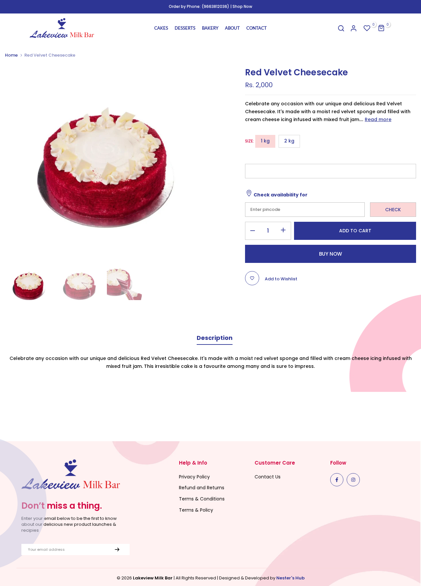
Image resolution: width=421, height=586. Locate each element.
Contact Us (268, 476)
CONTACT (256, 28)
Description (215, 338)
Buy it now (330, 254)
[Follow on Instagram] (353, 479)
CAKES (161, 28)
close (7, 6)
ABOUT (232, 28)
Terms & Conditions (202, 499)
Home (11, 55)
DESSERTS (185, 28)
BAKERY (210, 28)
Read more (378, 119)
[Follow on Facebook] (336, 479)
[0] (367, 28)
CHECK (393, 209)
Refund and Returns (201, 487)
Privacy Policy (194, 476)
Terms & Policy (196, 510)
